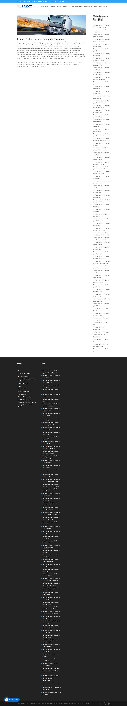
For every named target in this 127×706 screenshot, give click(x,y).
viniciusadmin (23, 42)
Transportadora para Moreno (32, 52)
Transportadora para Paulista (43, 54)
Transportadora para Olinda (50, 52)
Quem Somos (88, 6)
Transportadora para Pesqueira (62, 54)
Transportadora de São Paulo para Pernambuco (42, 38)
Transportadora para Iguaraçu (33, 50)
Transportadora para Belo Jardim (51, 44)
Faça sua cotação (77, 6)
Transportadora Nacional (47, 6)
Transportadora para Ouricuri (67, 52)
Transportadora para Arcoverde (32, 44)
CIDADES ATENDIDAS (24, 373)
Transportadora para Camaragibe (33, 46)
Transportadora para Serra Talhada (37, 58)
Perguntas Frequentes (24, 391)
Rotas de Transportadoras (25, 397)
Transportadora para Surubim (57, 58)
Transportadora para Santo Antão (60, 56)
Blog (95, 6)
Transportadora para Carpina (51, 46)
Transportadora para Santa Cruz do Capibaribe (36, 56)
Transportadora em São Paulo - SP (27, 703)
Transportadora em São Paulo (51, 668)
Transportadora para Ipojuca (51, 50)
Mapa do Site (103, 6)
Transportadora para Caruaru (69, 46)
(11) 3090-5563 (29, 1)
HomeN (20, 386)
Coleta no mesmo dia (63, 6)
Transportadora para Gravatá (59, 48)
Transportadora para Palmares (26, 54)
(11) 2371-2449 (21, 1)
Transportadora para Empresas (27, 402)
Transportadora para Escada (25, 48)
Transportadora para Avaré (101, 332)
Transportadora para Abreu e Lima (62, 42)
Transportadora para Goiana (42, 48)
